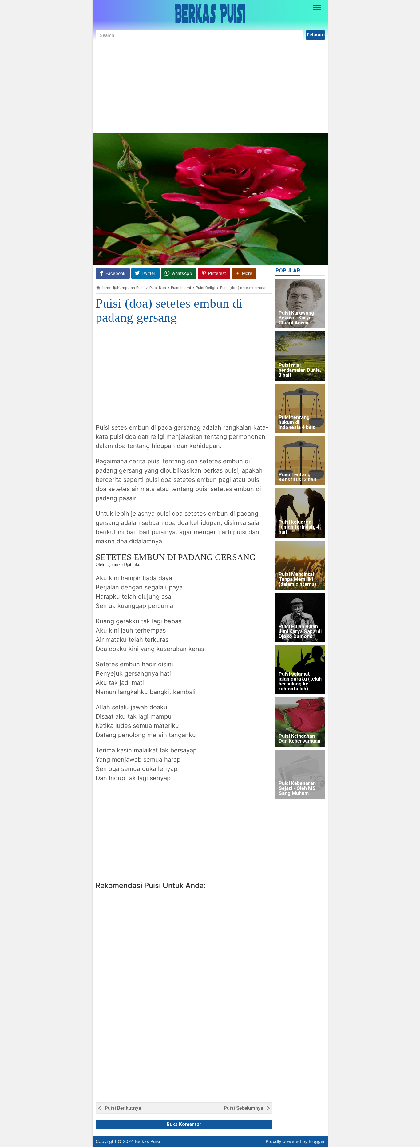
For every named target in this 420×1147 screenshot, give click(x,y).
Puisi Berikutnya (123, 1108)
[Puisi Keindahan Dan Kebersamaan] (300, 722)
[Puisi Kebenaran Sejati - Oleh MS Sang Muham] (300, 774)
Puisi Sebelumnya (243, 1108)
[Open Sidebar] (317, 7)
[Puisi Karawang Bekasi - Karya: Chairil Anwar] (300, 303)
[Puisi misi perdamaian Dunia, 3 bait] (300, 356)
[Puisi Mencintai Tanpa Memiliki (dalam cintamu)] (300, 565)
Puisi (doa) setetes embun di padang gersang (169, 310)
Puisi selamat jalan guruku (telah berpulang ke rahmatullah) (300, 682)
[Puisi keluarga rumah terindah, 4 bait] (300, 513)
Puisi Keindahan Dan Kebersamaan (299, 739)
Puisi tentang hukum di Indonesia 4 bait (297, 422)
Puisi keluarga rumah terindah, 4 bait (299, 527)
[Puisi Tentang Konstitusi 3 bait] (300, 460)
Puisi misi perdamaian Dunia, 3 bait (300, 370)
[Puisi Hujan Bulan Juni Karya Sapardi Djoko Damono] (300, 617)
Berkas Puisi (147, 1141)
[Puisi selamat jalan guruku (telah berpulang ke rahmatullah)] (300, 669)
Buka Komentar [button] (184, 1124)
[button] (244, 273)
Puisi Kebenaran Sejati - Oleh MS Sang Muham (297, 788)
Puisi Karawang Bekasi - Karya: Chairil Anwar (296, 318)
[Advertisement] (210, 86)
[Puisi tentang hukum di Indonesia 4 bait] (300, 408)
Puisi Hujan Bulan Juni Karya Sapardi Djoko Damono (300, 631)
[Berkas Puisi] (210, 13)
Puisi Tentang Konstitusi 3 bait (298, 477)
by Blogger (313, 1141)
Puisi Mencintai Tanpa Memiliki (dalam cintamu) (297, 579)
